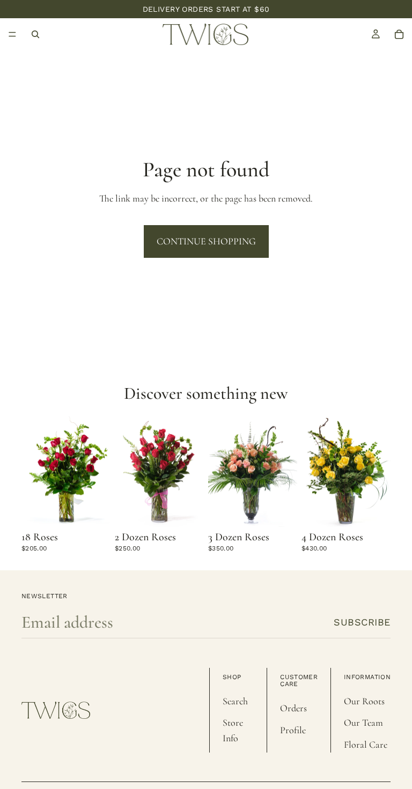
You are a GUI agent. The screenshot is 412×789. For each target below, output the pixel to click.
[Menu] (12, 34)
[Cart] (399, 34)
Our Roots (364, 701)
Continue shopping (206, 241)
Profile (293, 730)
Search (235, 701)
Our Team (363, 722)
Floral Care (365, 744)
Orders (293, 708)
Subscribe (362, 622)
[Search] (35, 34)
